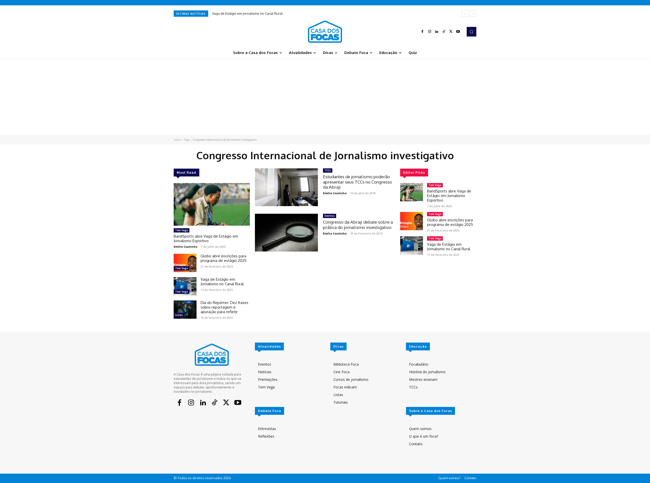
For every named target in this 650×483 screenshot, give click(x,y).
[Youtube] (458, 31)
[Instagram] (429, 31)
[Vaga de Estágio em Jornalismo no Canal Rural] (185, 286)
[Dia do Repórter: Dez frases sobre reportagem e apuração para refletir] (185, 309)
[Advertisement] (325, 96)
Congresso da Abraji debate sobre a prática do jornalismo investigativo (358, 224)
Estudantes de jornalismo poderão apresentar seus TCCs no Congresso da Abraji (357, 182)
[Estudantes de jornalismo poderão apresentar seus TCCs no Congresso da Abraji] (286, 187)
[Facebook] (422, 31)
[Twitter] (450, 31)
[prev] (465, 13)
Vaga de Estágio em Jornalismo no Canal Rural (247, 13)
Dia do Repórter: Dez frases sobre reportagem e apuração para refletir (224, 307)
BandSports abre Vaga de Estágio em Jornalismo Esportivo (206, 238)
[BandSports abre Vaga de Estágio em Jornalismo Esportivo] (212, 204)
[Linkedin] (436, 31)
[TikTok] (443, 31)
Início (177, 139)
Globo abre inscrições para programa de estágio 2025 (224, 258)
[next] (473, 13)
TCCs (327, 170)
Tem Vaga (181, 230)
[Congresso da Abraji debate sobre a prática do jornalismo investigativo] (286, 233)
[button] (471, 32)
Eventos (329, 216)
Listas (179, 315)
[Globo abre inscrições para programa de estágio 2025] (185, 263)
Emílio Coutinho (185, 246)
